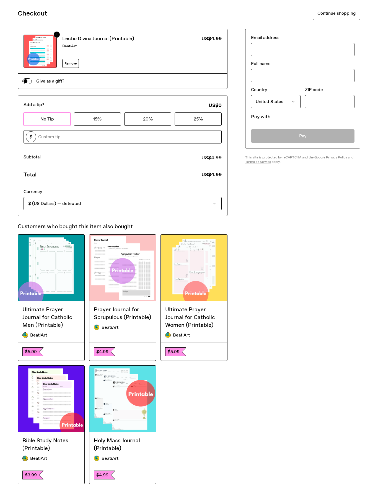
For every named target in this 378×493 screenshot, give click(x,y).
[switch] (27, 81)
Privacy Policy (336, 157)
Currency (33, 191)
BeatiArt (69, 46)
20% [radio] (148, 119)
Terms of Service (258, 162)
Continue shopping (336, 13)
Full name (261, 63)
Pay (303, 135)
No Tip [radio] (47, 119)
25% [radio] (198, 119)
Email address (265, 37)
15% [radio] (97, 119)
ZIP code (314, 89)
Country (259, 89)
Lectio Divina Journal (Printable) (98, 38)
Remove (70, 63)
